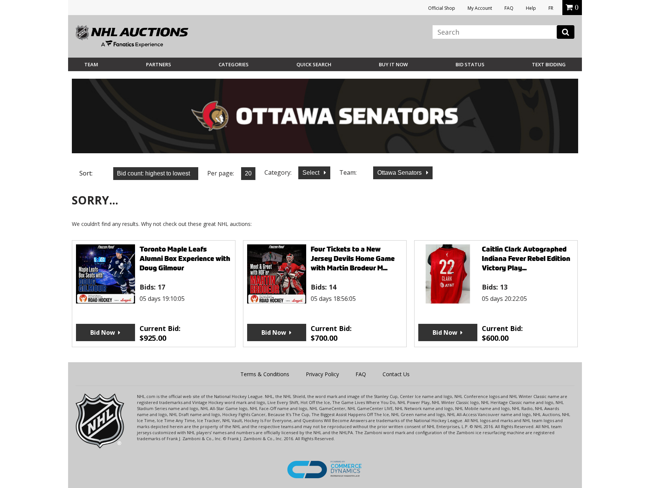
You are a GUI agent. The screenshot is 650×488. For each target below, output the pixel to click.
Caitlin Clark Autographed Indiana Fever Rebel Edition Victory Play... (526, 258)
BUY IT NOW (393, 64)
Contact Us (396, 374)
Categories (234, 64)
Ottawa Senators (400, 172)
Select (311, 172)
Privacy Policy (322, 374)
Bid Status (470, 64)
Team (91, 64)
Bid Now (102, 332)
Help (531, 8)
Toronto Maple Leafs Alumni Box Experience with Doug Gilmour (185, 258)
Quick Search (313, 64)
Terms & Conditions (264, 374)
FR (550, 8)
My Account (480, 8)
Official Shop (441, 8)
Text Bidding (549, 64)
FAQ (508, 8)
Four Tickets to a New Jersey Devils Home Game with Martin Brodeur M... (353, 258)
